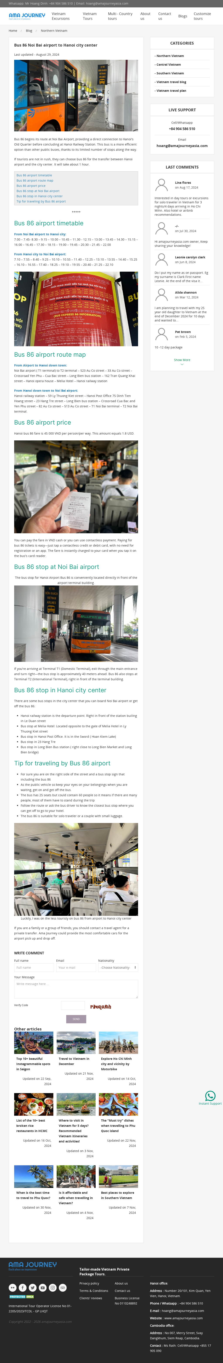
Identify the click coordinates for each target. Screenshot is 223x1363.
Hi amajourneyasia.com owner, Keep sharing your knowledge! (181, 243)
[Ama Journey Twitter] (33, 1288)
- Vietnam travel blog (170, 82)
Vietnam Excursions (61, 16)
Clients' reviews (90, 1298)
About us (145, 16)
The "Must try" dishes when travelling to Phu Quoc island (118, 1125)
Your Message (24, 977)
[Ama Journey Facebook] (23, 1288)
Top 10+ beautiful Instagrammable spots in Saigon (33, 1064)
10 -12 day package (168, 347)
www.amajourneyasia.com (183, 1318)
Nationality (106, 960)
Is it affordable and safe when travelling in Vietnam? (76, 1198)
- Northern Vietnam (169, 56)
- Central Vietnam (168, 64)
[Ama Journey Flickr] (13, 1288)
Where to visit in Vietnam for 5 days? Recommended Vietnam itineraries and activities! (74, 1130)
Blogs (182, 16)
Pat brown (183, 332)
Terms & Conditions (93, 1291)
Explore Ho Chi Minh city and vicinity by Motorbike (116, 1064)
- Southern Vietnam (169, 73)
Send (76, 1019)
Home (13, 30)
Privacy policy (89, 1283)
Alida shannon (186, 292)
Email (60, 960)
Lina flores (183, 183)
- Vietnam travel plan (170, 91)
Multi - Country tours (120, 16)
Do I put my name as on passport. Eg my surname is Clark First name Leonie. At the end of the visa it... (181, 277)
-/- (177, 226)
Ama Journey (48, 933)
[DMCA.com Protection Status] (22, 1296)
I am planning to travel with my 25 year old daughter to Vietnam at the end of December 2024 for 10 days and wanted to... (181, 314)
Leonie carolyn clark (190, 257)
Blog (29, 30)
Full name (21, 960)
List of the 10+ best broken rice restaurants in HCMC (31, 1125)
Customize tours (202, 16)
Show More (182, 360)
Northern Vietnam (54, 30)
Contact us (164, 16)
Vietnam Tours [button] (90, 16)
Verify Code (21, 1005)
